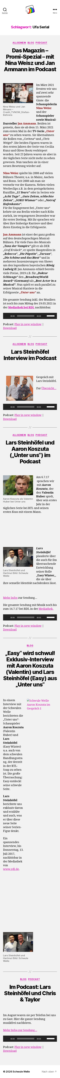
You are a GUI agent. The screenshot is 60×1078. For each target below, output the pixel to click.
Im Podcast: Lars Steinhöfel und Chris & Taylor (30, 993)
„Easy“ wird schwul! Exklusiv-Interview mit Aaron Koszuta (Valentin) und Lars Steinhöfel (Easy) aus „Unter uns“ (30, 669)
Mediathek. (46, 609)
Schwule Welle (21, 1071)
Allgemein (19, 42)
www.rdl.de (11, 869)
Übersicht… (48, 388)
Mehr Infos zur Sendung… (20, 1030)
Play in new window (28, 324)
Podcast (41, 42)
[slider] (51, 315)
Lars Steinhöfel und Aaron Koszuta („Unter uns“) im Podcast (30, 452)
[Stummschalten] (44, 315)
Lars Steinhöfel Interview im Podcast (30, 354)
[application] (30, 316)
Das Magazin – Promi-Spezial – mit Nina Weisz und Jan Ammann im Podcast (30, 60)
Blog (31, 42)
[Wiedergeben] (7, 315)
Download (10, 328)
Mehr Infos (10, 598)
